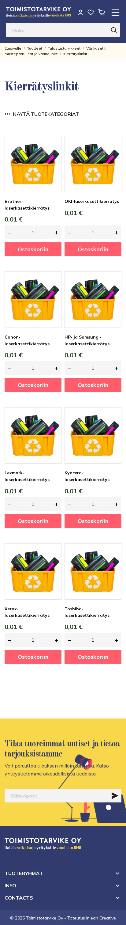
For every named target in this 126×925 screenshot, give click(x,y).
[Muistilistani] (90, 12)
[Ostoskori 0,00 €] (101, 12)
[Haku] (114, 30)
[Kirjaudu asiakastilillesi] (80, 12)
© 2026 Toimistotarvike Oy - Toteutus (48, 918)
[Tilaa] (115, 795)
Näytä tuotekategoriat (46, 114)
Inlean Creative (101, 918)
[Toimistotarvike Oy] (38, 12)
